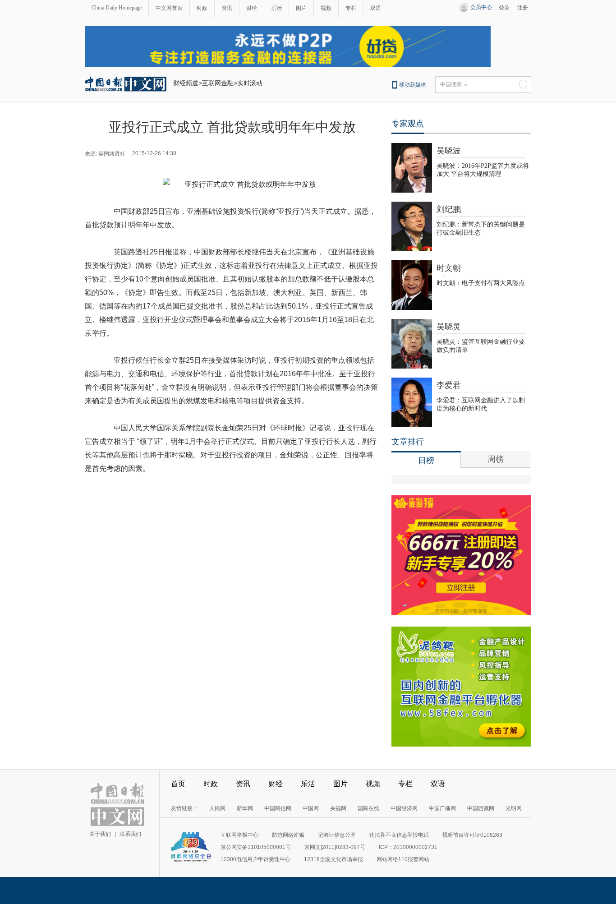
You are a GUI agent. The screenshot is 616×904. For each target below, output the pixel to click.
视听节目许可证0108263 (472, 835)
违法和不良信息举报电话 (399, 835)
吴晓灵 (449, 326)
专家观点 (407, 123)
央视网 (338, 808)
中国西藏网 (480, 808)
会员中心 (481, 7)
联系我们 (130, 834)
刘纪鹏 (449, 209)
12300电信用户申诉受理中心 (255, 859)
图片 (301, 8)
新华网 (245, 808)
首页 (178, 784)
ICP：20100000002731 (408, 847)
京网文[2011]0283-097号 (334, 847)
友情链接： (184, 808)
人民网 (217, 808)
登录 (504, 8)
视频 (326, 8)
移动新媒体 (412, 85)
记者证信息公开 (337, 835)
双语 (375, 8)
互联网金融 (218, 83)
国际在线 (368, 808)
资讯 (226, 8)
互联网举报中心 (239, 835)
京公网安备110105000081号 (256, 847)
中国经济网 (404, 808)
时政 (202, 8)
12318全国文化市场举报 (333, 859)
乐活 (276, 8)
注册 (522, 8)
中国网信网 (277, 808)
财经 (251, 8)
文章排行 (407, 441)
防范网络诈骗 (288, 835)
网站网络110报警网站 (403, 859)
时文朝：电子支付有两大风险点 (481, 283)
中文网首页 (169, 8)
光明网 (514, 808)
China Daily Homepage (117, 8)
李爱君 (449, 385)
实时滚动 (249, 83)
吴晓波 (449, 150)
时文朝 (449, 267)
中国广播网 (442, 808)
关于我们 (100, 834)
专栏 (350, 8)
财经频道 (185, 83)
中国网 (311, 808)
